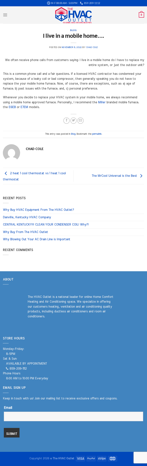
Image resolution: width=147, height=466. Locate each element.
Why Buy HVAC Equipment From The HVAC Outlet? (38, 209)
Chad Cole (92, 47)
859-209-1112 (17, 368)
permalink (97, 134)
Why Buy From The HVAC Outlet (25, 232)
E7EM (24, 107)
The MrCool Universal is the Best (114, 175)
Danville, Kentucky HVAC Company (27, 217)
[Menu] (5, 15)
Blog (73, 30)
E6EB (12, 107)
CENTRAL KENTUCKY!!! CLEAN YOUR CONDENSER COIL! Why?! (46, 224)
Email (8, 408)
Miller (101, 102)
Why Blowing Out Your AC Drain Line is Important (36, 239)
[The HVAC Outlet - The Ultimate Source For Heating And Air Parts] (73, 15)
